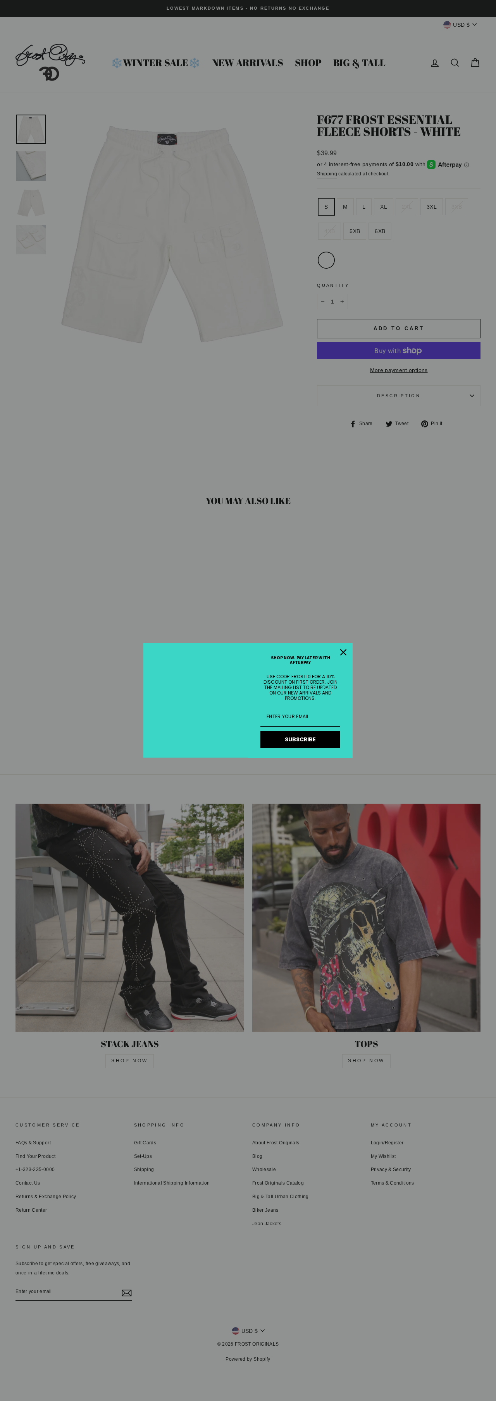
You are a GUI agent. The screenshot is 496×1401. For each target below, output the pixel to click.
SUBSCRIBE (300, 739)
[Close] (343, 652)
